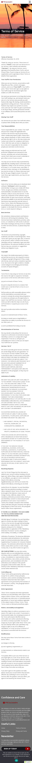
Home (3, 728)
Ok (16, 760)
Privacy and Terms (21, 731)
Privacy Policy (5, 731)
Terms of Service (21, 728)
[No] (30, 757)
